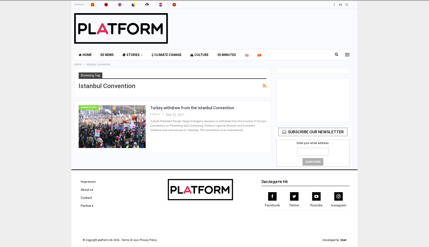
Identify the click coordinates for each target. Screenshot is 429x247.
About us (87, 189)
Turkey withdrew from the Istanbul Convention (192, 107)
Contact (79, 4)
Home (87, 55)
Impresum (88, 181)
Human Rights (89, 107)
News (109, 55)
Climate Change (167, 55)
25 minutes (226, 55)
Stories (133, 55)
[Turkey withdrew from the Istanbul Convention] (112, 126)
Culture (201, 55)
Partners (87, 206)
